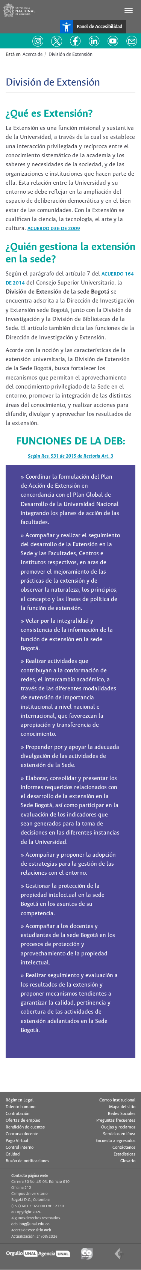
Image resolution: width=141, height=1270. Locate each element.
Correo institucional (117, 1100)
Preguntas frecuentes (115, 1120)
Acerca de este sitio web (31, 1230)
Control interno (19, 1147)
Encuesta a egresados (115, 1141)
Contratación (17, 1114)
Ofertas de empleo (23, 1120)
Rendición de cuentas (25, 1127)
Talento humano (20, 1107)
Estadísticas (124, 1154)
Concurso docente (22, 1134)
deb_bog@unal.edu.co (30, 1224)
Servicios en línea (119, 1134)
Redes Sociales (121, 1114)
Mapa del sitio (122, 1107)
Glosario (127, 1161)
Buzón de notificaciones (27, 1161)
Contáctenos (123, 1147)
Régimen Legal (19, 1100)
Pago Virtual (17, 1141)
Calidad (13, 1154)
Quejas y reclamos (118, 1127)
